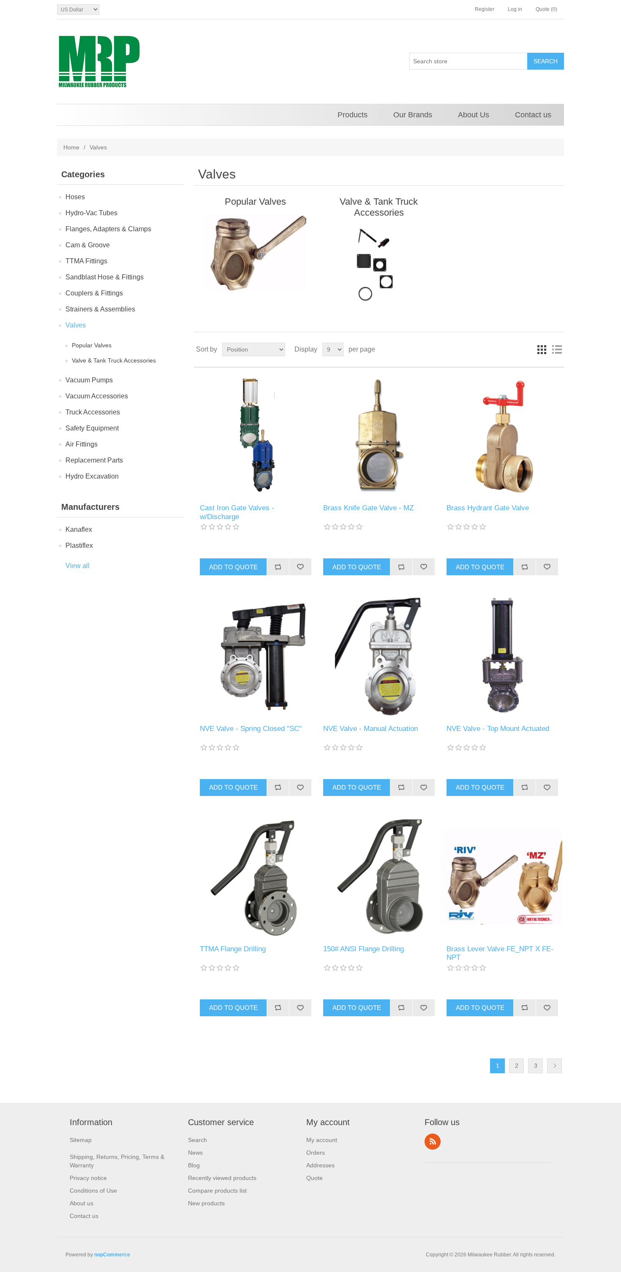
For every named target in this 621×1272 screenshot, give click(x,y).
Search (197, 1140)
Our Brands (412, 115)
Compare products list (217, 1190)
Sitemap (81, 1140)
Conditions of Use (93, 1190)
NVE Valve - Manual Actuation (370, 729)
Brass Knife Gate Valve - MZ (368, 508)
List (557, 349)
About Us (473, 115)
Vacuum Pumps (89, 380)
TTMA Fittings (86, 261)
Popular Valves (92, 345)
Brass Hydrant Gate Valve (488, 508)
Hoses (75, 196)
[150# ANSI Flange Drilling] (379, 876)
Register (484, 9)
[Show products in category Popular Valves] (255, 252)
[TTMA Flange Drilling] (255, 876)
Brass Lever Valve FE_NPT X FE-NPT (500, 953)
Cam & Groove (87, 245)
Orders (315, 1152)
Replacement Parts (94, 460)
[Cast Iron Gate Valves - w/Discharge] (255, 435)
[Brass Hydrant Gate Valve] (502, 435)
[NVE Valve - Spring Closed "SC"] (255, 656)
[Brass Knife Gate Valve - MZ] (379, 435)
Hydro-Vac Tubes (91, 213)
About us (81, 1203)
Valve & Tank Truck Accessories (114, 360)
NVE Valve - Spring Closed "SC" (251, 729)
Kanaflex (78, 529)
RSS (433, 1142)
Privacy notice (88, 1178)
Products (353, 115)
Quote (314, 1178)
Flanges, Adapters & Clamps (108, 229)
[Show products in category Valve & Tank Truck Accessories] (379, 263)
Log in (515, 9)
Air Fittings (81, 444)
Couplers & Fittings (94, 293)
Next (554, 1065)
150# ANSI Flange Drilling (363, 949)
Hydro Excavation (92, 476)
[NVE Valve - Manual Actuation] (379, 656)
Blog (194, 1165)
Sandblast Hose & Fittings (104, 277)
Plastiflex (79, 545)
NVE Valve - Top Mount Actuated (498, 729)
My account (321, 1140)
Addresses (320, 1165)
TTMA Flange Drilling (233, 949)
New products (206, 1203)
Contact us (533, 115)
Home (71, 147)
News (195, 1152)
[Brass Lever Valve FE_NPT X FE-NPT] (502, 876)
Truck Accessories (92, 412)
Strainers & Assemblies (100, 309)
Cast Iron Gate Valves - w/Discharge (237, 512)
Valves (75, 325)
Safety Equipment (92, 428)
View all (77, 565)
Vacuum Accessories (96, 396)
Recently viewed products (222, 1178)
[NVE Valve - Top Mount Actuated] (502, 656)
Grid (542, 349)
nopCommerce (112, 1255)
